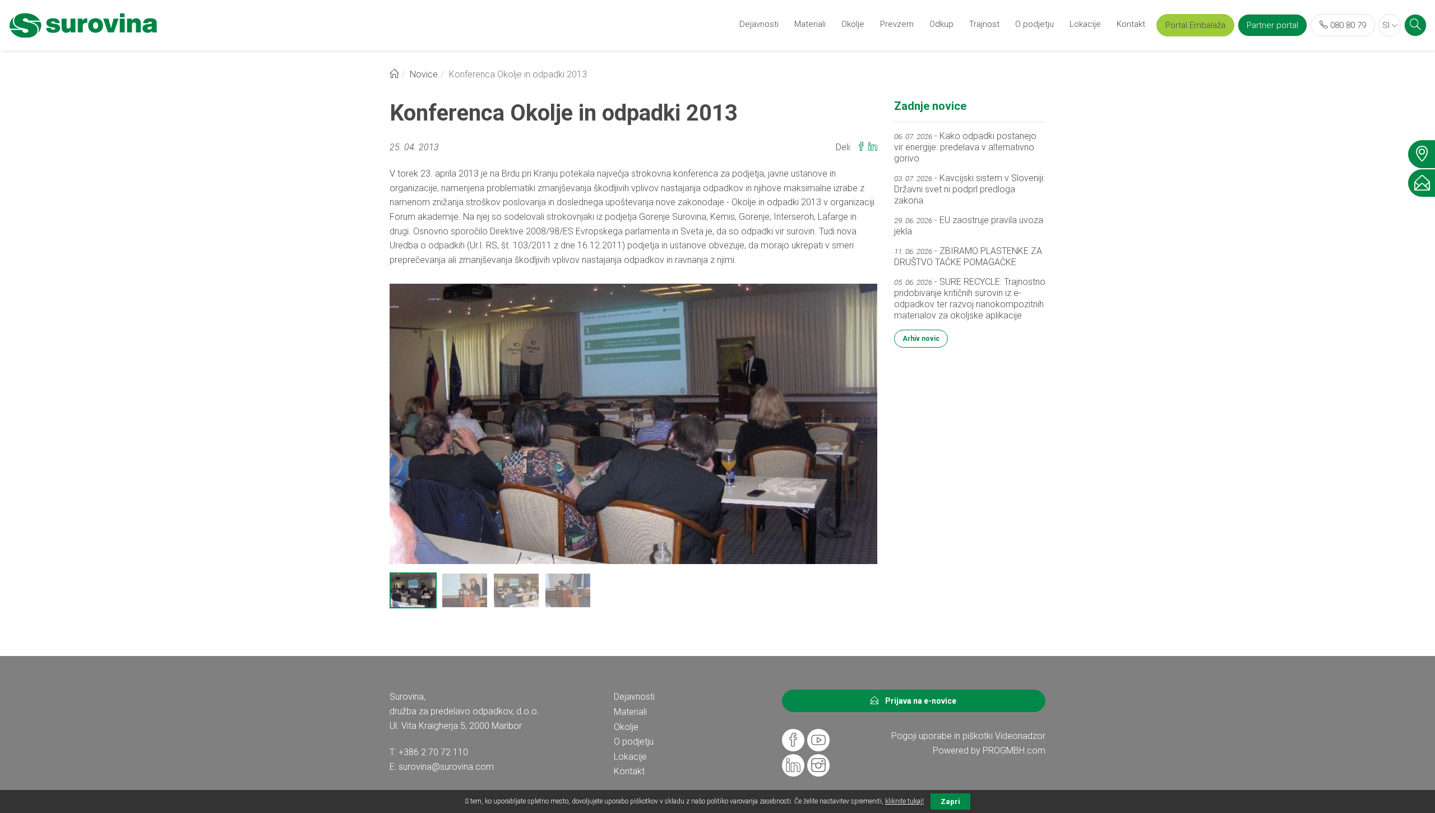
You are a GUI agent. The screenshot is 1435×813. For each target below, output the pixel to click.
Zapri (950, 801)
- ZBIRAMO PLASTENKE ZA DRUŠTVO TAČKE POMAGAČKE (968, 256)
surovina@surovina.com (446, 766)
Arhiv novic (920, 339)
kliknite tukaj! (904, 801)
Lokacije (1085, 24)
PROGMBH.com (1014, 750)
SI (1387, 25)
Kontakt (1131, 24)
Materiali (810, 24)
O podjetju (1034, 24)
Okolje (852, 24)
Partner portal (1272, 25)
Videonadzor (1020, 736)
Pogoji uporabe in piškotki (942, 736)
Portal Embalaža (1195, 25)
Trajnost (984, 24)
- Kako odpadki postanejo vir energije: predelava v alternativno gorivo (965, 147)
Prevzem (897, 24)
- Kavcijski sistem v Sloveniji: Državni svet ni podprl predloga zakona (969, 189)
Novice (424, 74)
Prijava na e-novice (917, 700)
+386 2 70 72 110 (433, 752)
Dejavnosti (759, 24)
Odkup (941, 24)
